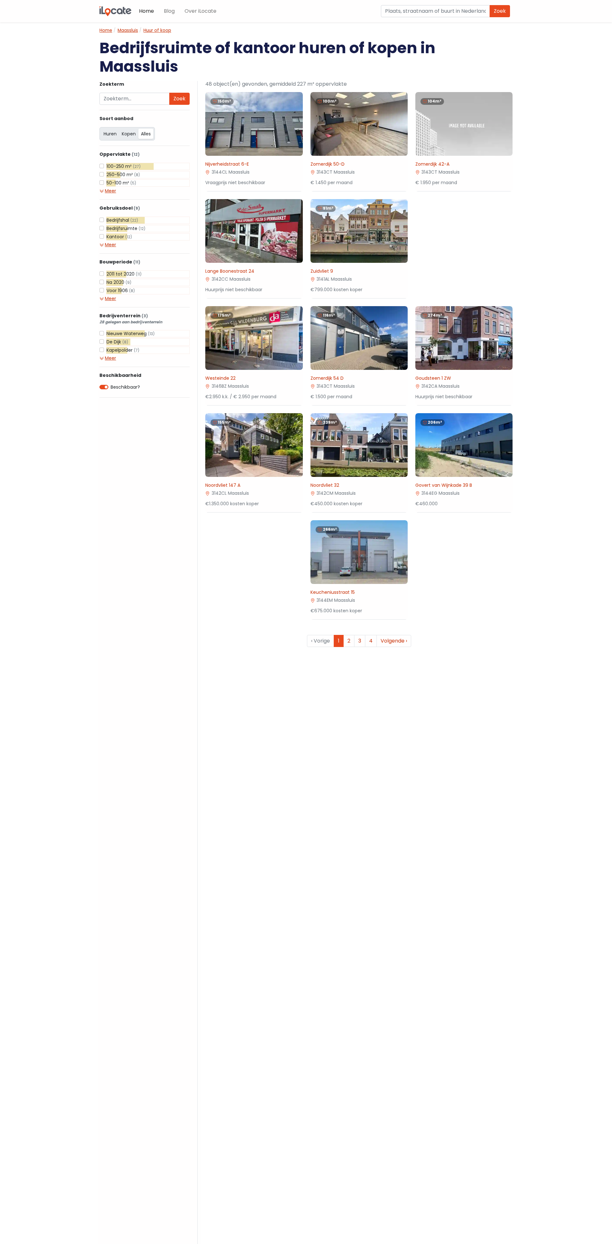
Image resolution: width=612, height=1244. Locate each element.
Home (146, 11)
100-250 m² (123, 166)
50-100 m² (121, 183)
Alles (146, 134)
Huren (110, 134)
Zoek (500, 11)
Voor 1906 (120, 290)
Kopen (129, 134)
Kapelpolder (122, 350)
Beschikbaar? (125, 387)
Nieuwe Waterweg (130, 333)
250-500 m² (123, 174)
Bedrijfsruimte (125, 228)
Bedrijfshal (122, 220)
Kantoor (119, 237)
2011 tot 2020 (124, 274)
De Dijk (117, 342)
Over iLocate (200, 11)
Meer (110, 191)
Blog (169, 11)
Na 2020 (118, 282)
